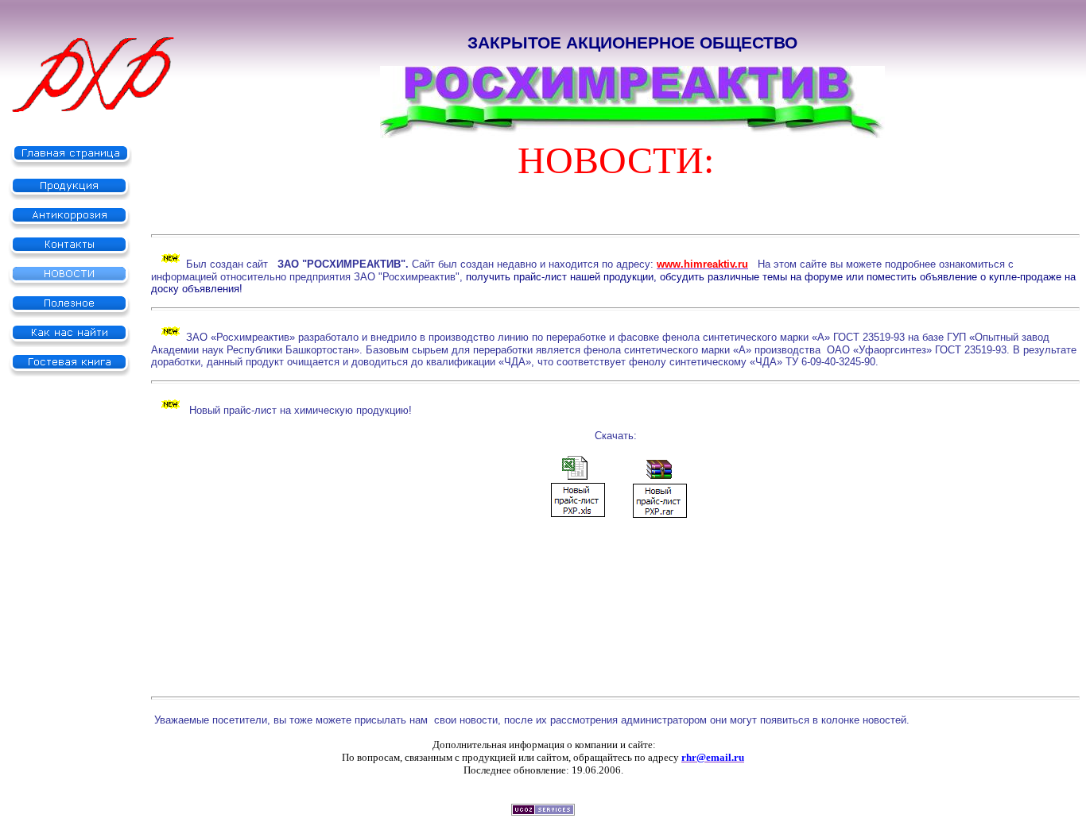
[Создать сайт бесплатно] (543, 811)
